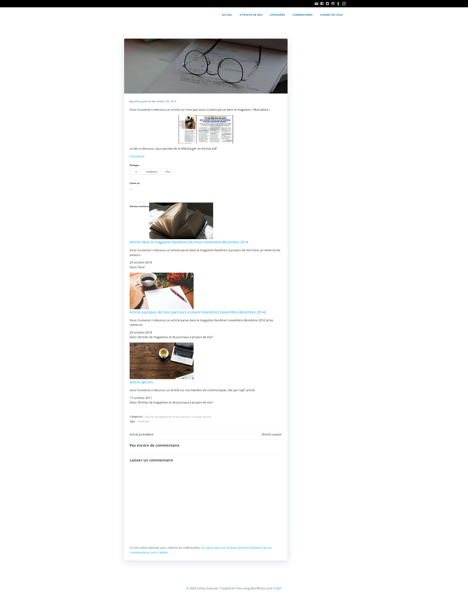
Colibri (277, 588)
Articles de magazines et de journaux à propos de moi (178, 416)
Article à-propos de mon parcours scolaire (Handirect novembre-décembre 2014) (198, 312)
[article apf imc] (162, 360)
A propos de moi (251, 14)
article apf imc (142, 382)
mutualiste (137, 156)
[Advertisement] (318, 100)
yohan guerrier (142, 101)
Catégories (277, 14)
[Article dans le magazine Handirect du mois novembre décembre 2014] (181, 220)
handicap (143, 421)
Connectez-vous (331, 14)
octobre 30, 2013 (166, 101)
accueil (227, 14)
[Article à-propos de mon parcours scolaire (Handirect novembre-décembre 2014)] (162, 291)
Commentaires (302, 14)
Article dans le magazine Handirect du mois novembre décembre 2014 (189, 242)
